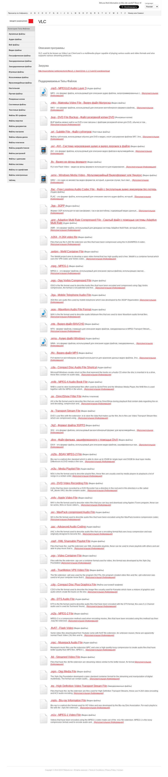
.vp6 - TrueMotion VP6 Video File (70, 570)
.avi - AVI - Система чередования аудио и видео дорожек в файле (90, 146)
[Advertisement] (98, 35)
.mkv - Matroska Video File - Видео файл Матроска (81, 102)
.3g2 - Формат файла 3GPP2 (68, 425)
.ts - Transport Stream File (65, 410)
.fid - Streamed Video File (65, 657)
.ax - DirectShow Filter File (66, 396)
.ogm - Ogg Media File (63, 671)
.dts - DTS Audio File (63, 599)
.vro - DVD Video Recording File (69, 483)
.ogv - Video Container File (66, 555)
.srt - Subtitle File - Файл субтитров (71, 131)
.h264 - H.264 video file (64, 237)
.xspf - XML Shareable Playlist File (70, 541)
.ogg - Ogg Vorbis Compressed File (71, 280)
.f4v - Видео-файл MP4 (64, 352)
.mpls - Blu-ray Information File (68, 700)
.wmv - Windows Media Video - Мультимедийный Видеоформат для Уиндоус (96, 175)
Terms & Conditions (96, 770)
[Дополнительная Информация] (65, 124)
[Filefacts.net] (23, 6)
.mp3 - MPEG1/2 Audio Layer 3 (68, 88)
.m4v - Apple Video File (64, 497)
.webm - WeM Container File (67, 251)
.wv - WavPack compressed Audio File (73, 512)
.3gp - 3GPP (58, 205)
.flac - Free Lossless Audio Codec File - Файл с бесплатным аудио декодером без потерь (103, 189)
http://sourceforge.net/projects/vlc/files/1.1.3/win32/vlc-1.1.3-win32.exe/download (74, 71)
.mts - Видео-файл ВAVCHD (67, 324)
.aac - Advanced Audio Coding (68, 526)
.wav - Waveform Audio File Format (71, 309)
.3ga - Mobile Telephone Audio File (71, 295)
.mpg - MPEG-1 (59, 266)
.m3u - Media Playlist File (65, 468)
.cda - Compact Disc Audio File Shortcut (74, 367)
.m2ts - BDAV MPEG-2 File (66, 454)
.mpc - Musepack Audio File (67, 642)
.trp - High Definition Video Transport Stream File (79, 686)
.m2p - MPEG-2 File (62, 613)
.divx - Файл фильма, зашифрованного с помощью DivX (84, 439)
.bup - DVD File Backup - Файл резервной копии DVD (82, 117)
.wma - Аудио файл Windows (68, 338)
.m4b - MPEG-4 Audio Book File (69, 381)
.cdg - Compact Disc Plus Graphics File (73, 584)
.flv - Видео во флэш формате (69, 161)
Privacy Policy (110, 770)
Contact (120, 770)
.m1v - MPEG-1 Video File (66, 714)
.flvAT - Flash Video (62, 628)
